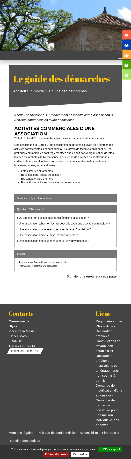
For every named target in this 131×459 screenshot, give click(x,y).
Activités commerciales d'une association (44, 120)
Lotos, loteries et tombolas (37, 171)
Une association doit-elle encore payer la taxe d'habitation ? (55, 229)
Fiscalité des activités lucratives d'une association (51, 182)
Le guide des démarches (66, 91)
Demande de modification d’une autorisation (109, 390)
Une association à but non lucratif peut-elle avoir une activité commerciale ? (64, 223)
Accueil (19, 91)
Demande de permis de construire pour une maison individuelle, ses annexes (107, 412)
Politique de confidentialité (57, 433)
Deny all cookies (57, 454)
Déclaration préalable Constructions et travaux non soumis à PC (108, 341)
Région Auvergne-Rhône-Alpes (109, 323)
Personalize (80, 454)
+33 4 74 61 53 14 (22, 346)
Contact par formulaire (25, 351)
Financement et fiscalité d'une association (80, 115)
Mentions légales (21, 433)
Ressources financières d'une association (44, 262)
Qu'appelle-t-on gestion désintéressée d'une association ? (54, 217)
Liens (103, 313)
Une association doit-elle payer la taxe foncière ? (48, 235)
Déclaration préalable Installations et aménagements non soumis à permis (107, 368)
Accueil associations (29, 115)
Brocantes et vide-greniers (37, 178)
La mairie (36, 91)
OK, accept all (111, 449)
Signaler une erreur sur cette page (92, 276)
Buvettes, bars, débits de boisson (41, 174)
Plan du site (110, 433)
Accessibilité (89, 433)
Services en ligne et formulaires (35, 198)
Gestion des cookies (25, 441)
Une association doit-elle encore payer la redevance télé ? (54, 240)
